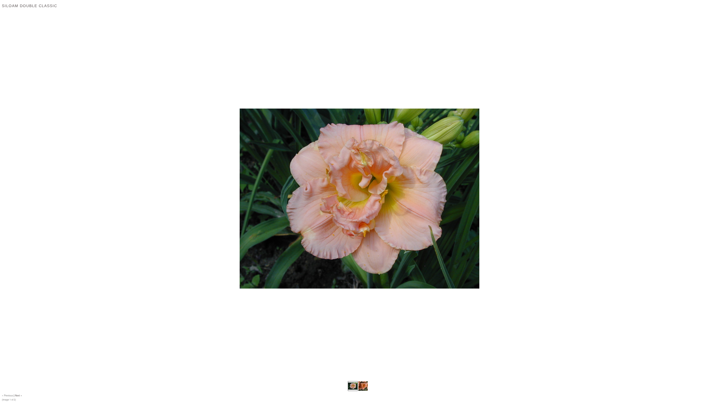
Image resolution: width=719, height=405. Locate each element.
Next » (18, 395)
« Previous (7, 395)
